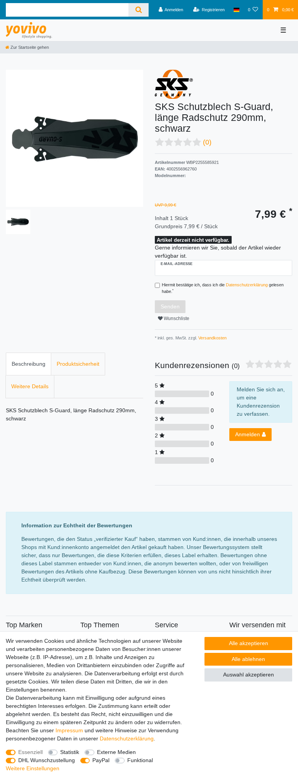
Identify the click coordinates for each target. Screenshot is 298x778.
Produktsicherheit (78, 364)
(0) (207, 142)
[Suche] (138, 10)
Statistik (69, 752)
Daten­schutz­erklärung (127, 738)
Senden (170, 306)
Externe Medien (116, 752)
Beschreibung (28, 364)
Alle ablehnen (248, 659)
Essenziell (30, 752)
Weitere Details (30, 386)
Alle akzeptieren (248, 643)
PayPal (100, 760)
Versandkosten (212, 338)
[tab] (28, 364)
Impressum (69, 730)
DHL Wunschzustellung (46, 760)
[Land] (236, 9)
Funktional (140, 760)
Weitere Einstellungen (32, 768)
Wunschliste (176, 318)
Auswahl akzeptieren (248, 674)
